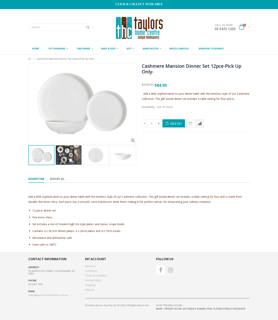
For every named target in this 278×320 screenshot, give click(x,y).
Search (88, 27)
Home (29, 59)
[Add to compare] (200, 123)
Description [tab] (36, 179)
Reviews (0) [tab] (57, 179)
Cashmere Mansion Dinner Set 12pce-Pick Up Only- (191, 69)
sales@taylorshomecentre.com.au (48, 295)
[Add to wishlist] (190, 123)
